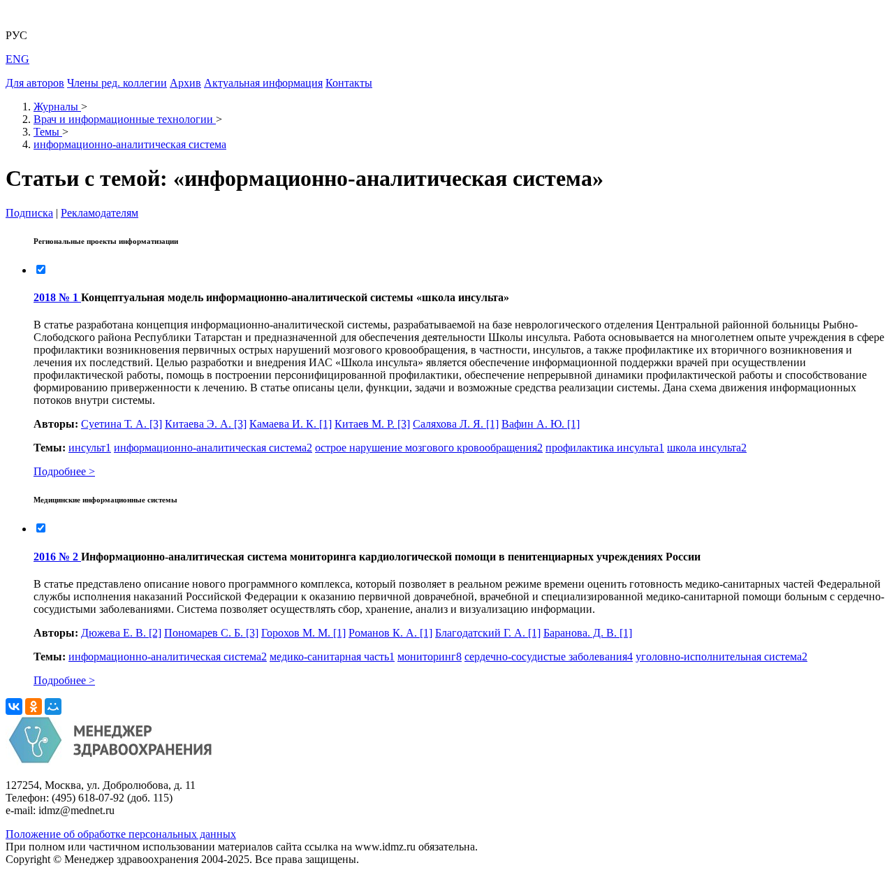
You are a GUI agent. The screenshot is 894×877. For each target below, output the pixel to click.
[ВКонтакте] (14, 706)
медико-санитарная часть (332, 656)
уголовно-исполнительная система (721, 656)
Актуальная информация (263, 83)
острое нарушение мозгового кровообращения (429, 448)
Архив (185, 83)
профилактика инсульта (604, 448)
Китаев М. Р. (372, 424)
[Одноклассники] (33, 706)
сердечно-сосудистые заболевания (548, 656)
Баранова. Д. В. (587, 633)
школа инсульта (707, 448)
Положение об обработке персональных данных (121, 834)
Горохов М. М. (303, 633)
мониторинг (429, 656)
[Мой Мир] (53, 706)
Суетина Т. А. (121, 424)
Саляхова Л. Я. (456, 424)
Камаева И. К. (290, 424)
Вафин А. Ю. (540, 424)
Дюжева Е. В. (121, 633)
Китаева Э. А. (206, 424)
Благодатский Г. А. (488, 633)
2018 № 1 (57, 297)
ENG (17, 59)
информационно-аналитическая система (213, 448)
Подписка (29, 213)
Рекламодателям (99, 213)
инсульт (89, 448)
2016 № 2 (57, 557)
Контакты (348, 83)
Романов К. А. (390, 633)
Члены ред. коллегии (117, 83)
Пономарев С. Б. (211, 633)
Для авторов (35, 83)
